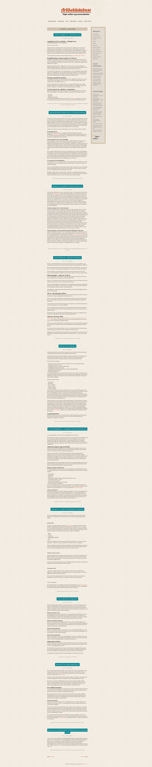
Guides (52, 103)
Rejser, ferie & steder (97, 53)
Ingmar (94, 76)
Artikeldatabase (76, 10)
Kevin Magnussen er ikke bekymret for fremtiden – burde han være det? (98, 113)
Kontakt (80, 21)
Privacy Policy (87, 21)
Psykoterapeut (95, 68)
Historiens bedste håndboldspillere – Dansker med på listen (98, 100)
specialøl (73, 338)
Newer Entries (51, 756)
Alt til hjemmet (96, 34)
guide (85, 608)
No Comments (80, 178)
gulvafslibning (73, 248)
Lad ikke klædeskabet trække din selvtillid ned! (97, 84)
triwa (74, 103)
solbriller (66, 103)
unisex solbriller (67, 104)
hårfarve (69, 656)
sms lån (78, 750)
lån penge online (74, 178)
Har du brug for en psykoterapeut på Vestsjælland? (97, 70)
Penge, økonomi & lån (62, 178)
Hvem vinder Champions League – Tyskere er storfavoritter (97, 108)
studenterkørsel (68, 501)
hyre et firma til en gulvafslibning (79, 234)
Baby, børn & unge (57, 722)
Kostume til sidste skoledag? (67, 664)
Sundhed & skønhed (97, 56)
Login (66, 21)
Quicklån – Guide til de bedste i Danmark (67, 509)
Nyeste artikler (96, 137)
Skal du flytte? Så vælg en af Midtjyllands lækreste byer (98, 127)
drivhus (74, 421)
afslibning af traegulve (67, 248)
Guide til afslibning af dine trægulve (67, 186)
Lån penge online (56, 134)
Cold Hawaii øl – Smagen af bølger (67, 258)
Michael (94, 82)
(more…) (51, 746)
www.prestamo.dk (83, 584)
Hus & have (59, 248)
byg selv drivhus (56, 409)
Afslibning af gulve (57, 193)
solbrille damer (62, 103)
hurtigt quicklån (69, 525)
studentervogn (73, 501)
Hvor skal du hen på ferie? (98, 123)
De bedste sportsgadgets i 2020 (97, 77)
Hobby (94, 43)
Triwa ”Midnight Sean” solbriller (78, 55)
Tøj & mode (55, 103)
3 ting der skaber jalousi (98, 74)
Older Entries (83, 756)
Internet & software (59, 750)
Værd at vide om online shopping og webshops (97, 130)
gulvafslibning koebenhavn (81, 248)
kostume (72, 722)
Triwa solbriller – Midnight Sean (67, 35)
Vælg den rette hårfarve (67, 599)
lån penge (56, 161)
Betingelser (61, 21)
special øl (69, 338)
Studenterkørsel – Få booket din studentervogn (67, 429)
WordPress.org (85, 764)
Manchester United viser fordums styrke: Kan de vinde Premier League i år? (98, 104)
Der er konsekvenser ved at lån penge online (67, 113)
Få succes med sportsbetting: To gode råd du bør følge (98, 95)
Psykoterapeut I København (98, 73)
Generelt (52, 248)
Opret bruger (73, 21)
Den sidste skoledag (62, 717)
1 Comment (73, 104)
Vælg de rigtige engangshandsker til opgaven (96, 120)
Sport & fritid (95, 55)
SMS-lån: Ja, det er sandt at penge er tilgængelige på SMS (68, 731)
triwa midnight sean (79, 103)
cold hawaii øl (65, 338)
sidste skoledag (62, 674)
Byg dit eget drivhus (67, 346)
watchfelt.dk (73, 98)
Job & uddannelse (96, 49)
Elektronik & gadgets (97, 37)
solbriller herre (71, 103)
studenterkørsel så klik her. (78, 487)
